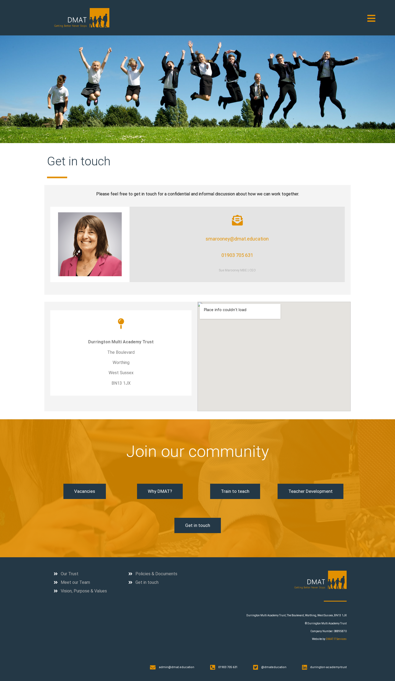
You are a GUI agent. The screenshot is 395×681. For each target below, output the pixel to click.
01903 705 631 (237, 255)
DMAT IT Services (336, 639)
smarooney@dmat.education (237, 239)
